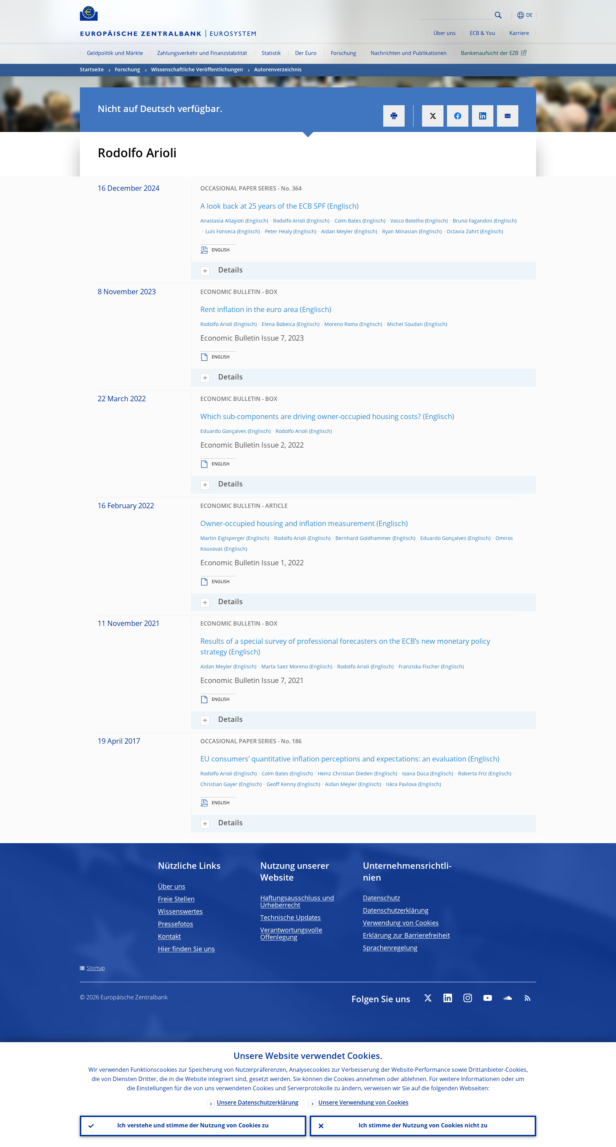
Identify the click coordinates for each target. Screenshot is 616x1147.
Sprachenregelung (390, 948)
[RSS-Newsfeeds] (527, 997)
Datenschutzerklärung (395, 911)
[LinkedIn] (447, 997)
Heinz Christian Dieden (345, 773)
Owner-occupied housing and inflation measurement (287, 524)
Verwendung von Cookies (401, 923)
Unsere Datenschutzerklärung (257, 1103)
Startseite (92, 69)
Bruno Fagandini (472, 221)
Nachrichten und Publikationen (409, 53)
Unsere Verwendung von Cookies (363, 1103)
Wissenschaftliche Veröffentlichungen (197, 69)
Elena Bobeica (278, 324)
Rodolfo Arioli (289, 221)
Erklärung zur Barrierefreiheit (406, 936)
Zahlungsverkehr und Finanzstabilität (202, 53)
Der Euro (306, 53)
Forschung (343, 53)
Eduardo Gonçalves (223, 431)
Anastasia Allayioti (222, 221)
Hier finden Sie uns (186, 949)
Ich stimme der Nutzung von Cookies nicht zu (423, 1126)
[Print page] (394, 116)
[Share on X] (432, 116)
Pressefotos (175, 924)
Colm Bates (347, 221)
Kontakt (169, 937)
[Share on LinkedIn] (482, 116)
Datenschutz (381, 898)
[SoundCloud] (507, 997)
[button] (511, 15)
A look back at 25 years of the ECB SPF (262, 206)
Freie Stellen (176, 899)
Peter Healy (278, 231)
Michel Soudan (405, 324)
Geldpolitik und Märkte (115, 53)
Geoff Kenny (281, 784)
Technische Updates (290, 918)
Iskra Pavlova (401, 784)
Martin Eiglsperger (222, 538)
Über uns (444, 33)
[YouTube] (487, 997)
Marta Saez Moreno (284, 666)
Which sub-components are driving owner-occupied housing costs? (310, 417)
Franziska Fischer (419, 666)
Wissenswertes (180, 912)
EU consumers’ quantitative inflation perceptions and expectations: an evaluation (333, 759)
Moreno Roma (341, 324)
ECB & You (482, 33)
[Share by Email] (507, 116)
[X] (427, 997)
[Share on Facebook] (457, 116)
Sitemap (96, 968)
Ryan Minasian (399, 231)
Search (498, 15)
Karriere (519, 33)
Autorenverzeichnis (278, 69)
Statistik (271, 53)
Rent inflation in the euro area (249, 310)
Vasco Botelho (406, 221)
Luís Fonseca (220, 231)
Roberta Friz (472, 773)
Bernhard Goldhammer (363, 538)
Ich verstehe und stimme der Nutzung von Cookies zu (193, 1126)
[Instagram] (467, 997)
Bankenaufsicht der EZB (489, 53)
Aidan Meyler (337, 231)
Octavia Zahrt (463, 231)
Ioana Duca (415, 773)
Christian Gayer (218, 784)
